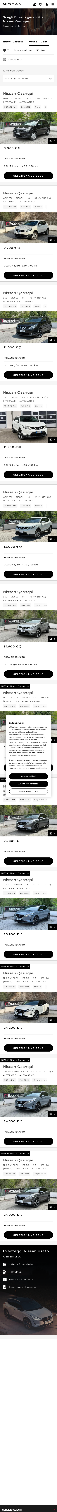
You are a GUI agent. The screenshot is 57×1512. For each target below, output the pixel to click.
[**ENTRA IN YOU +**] (47, 4)
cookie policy (41, 768)
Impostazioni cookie (28, 791)
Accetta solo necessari (28, 784)
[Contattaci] (34, 4)
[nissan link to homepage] (12, 4)
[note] (19, 148)
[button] (53, 4)
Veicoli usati (39, 41)
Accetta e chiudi (28, 776)
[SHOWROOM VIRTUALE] (41, 4)
